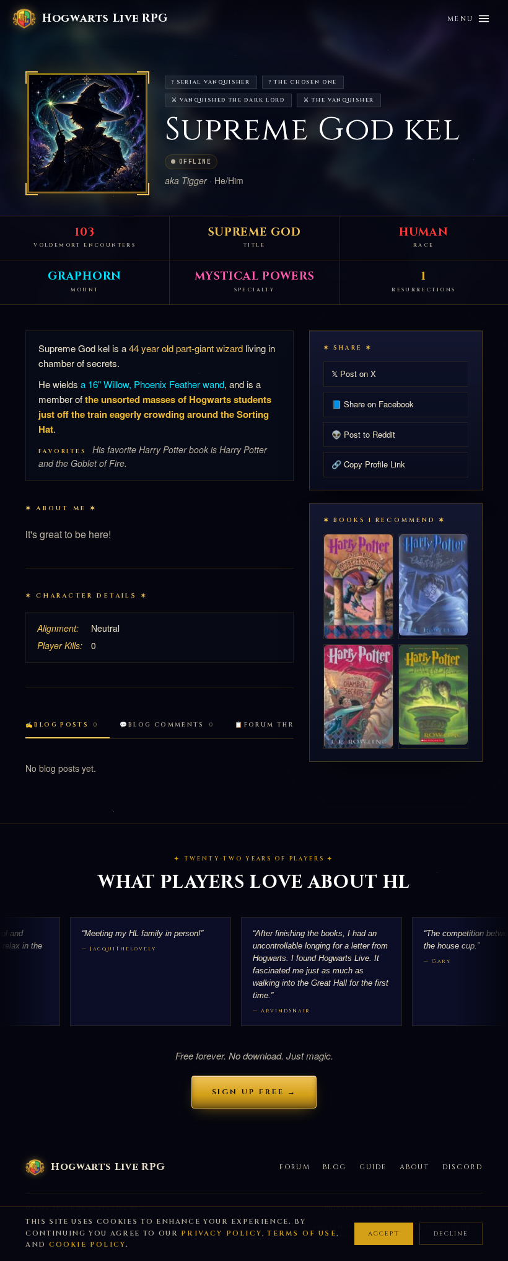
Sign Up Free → (254, 1092)
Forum (294, 1167)
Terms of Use (301, 1233)
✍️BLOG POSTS (62, 725)
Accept (384, 1233)
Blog (335, 1167)
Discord (462, 1167)
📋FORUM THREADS (280, 725)
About (415, 1167)
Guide (373, 1167)
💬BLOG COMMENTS (167, 725)
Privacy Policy (221, 1233)
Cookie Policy (87, 1244)
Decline (451, 1233)
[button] (87, 133)
